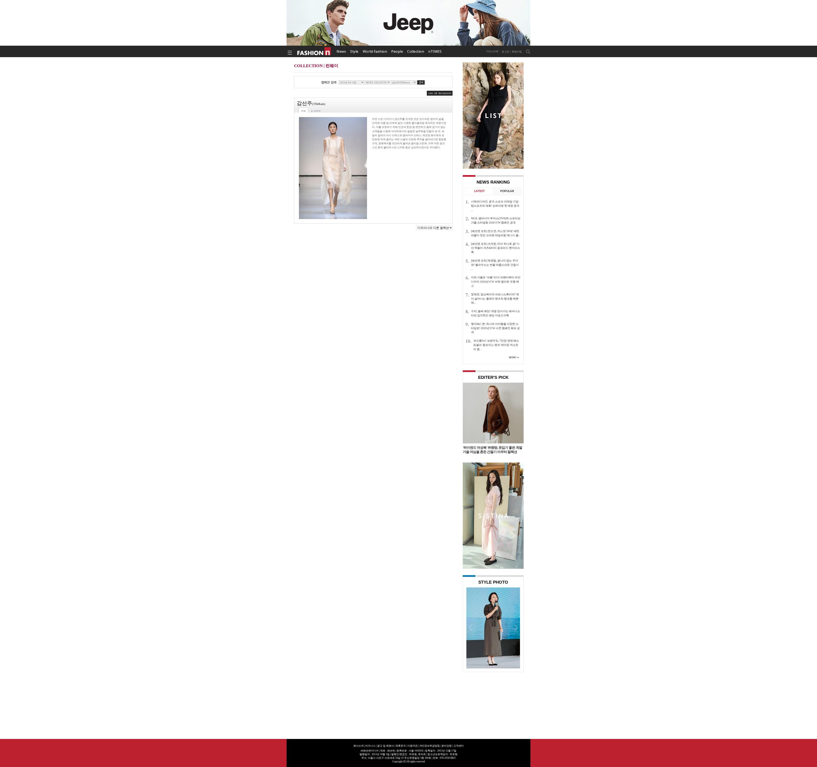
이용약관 (412, 745)
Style (354, 51)
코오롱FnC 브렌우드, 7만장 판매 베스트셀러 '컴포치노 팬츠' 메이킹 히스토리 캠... (496, 345)
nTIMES (434, 51)
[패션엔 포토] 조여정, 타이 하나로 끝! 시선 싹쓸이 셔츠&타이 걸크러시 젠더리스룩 (495, 248)
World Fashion (375, 51)
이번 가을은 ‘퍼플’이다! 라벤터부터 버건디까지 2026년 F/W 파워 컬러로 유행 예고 (495, 281)
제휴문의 (401, 745)
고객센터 (458, 745)
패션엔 (314, 51)
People (397, 51)
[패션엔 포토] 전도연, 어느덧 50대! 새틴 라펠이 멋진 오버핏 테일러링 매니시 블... (495, 233)
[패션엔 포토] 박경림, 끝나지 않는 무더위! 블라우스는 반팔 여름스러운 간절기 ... (495, 265)
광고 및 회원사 (385, 745)
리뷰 (303, 111)
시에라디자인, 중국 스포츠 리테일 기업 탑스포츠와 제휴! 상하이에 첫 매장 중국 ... (495, 206)
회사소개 (358, 745)
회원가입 (517, 51)
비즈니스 (370, 745)
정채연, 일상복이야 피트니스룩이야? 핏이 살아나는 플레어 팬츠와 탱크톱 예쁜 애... (495, 298)
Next (515, 627)
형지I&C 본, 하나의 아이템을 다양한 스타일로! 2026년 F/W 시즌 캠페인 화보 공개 (495, 328)
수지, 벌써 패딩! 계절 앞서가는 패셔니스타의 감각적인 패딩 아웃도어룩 (495, 313)
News (341, 51)
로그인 (505, 51)
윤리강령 (446, 745)
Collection (415, 51)
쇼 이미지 (316, 111)
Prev (470, 627)
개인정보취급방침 (429, 745)
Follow (492, 51)
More (512, 357)
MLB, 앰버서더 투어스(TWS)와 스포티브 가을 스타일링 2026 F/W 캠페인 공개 (495, 220)
